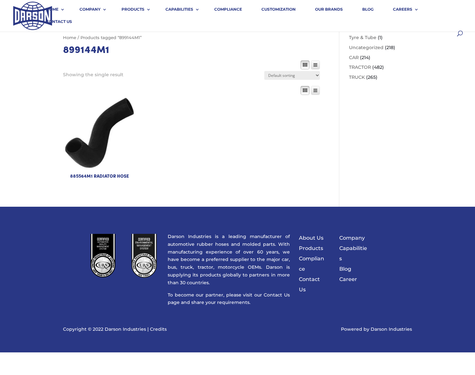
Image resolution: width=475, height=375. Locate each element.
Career (348, 279)
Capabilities (179, 9)
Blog (368, 9)
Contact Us (59, 21)
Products (132, 9)
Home (52, 9)
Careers (402, 9)
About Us (311, 238)
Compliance (228, 9)
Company (89, 9)
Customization (278, 9)
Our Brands (329, 9)
